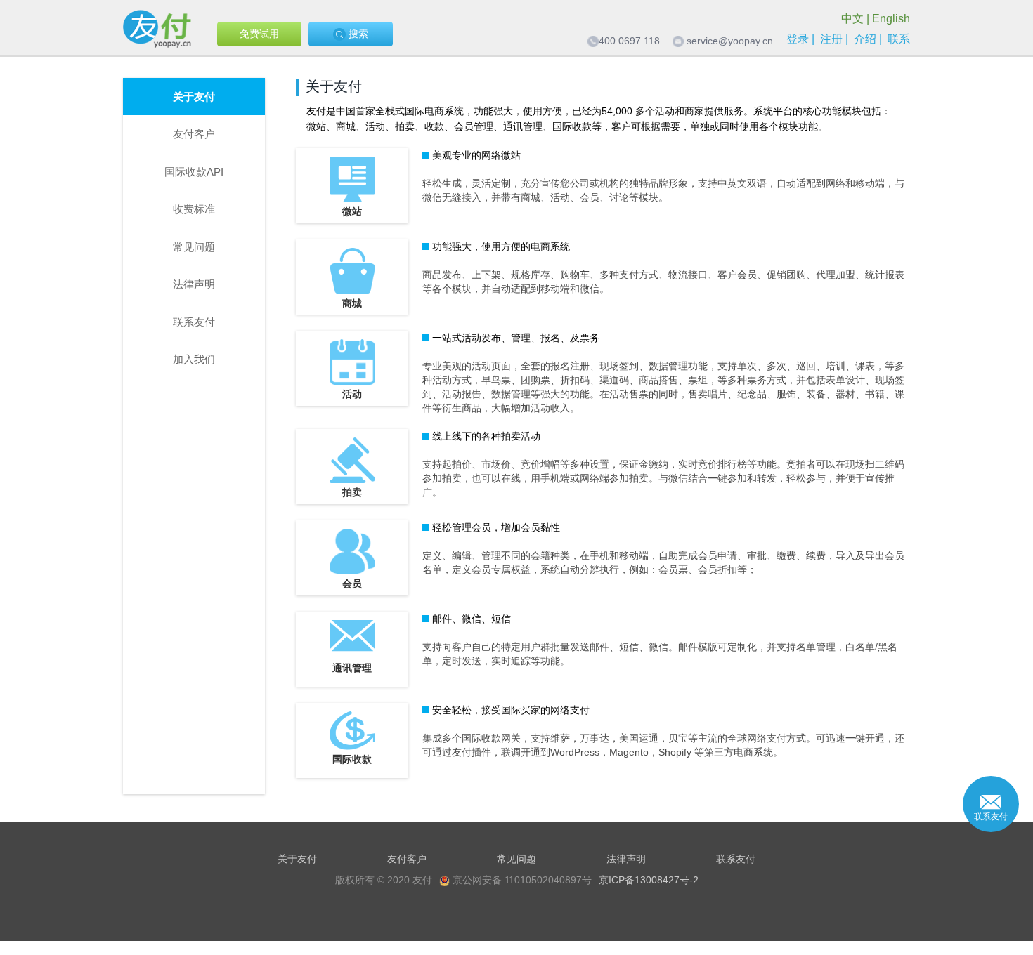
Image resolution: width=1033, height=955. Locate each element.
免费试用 (259, 33)
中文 (852, 19)
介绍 (865, 39)
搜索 (357, 33)
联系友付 (194, 322)
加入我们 (194, 359)
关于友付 (194, 97)
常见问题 (194, 247)
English (891, 19)
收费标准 (194, 209)
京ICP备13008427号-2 (649, 879)
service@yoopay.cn (730, 40)
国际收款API (193, 172)
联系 (899, 39)
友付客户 (194, 134)
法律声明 (194, 284)
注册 (831, 39)
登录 (797, 39)
